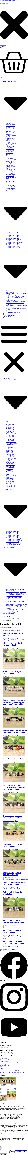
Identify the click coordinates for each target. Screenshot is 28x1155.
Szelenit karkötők (10, 181)
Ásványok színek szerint (8, 315)
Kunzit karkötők (10, 157)
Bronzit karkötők (10, 132)
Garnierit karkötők (10, 139)
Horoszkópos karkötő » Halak (13, 235)
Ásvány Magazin (7, 317)
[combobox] (7, 3)
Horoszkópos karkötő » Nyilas (13, 240)
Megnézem (15, 638)
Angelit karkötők (10, 128)
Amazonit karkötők (10, 126)
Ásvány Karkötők (9, 618)
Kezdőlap (2, 618)
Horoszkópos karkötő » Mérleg (13, 239)
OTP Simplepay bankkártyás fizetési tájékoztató (11, 1062)
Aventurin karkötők (10, 131)
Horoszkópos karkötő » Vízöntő (13, 247)
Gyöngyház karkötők (11, 143)
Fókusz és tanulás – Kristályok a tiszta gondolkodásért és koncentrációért (15, 297)
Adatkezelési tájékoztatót (21, 1150)
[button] (14, 348)
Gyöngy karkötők (10, 142)
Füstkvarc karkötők (10, 138)
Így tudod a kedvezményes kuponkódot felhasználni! (12, 1072)
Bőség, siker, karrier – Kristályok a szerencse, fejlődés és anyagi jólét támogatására (16, 306)
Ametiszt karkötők (10, 127)
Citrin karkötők (9, 134)
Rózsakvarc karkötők (11, 177)
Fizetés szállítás (3, 1058)
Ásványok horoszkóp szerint (9, 313)
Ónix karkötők (9, 170)
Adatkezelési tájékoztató (5, 1061)
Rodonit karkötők (10, 176)
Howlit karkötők (10, 150)
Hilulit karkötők (9, 147)
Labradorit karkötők (10, 158)
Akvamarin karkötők (11, 124)
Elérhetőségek (3, 1064)
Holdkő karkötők (10, 149)
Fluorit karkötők (10, 136)
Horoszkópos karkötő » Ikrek (13, 236)
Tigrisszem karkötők (11, 186)
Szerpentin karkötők (10, 182)
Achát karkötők (9, 123)
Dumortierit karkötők (11, 135)
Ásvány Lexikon (7, 316)
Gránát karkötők (10, 140)
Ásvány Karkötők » (7, 80)
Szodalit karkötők (10, 184)
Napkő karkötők (10, 168)
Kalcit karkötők (9, 154)
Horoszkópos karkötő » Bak (12, 232)
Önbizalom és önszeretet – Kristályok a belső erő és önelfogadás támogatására (16, 311)
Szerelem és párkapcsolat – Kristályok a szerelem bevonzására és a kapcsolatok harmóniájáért (15, 303)
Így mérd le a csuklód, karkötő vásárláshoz (10, 1070)
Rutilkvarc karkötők (10, 180)
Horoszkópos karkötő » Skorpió (13, 245)
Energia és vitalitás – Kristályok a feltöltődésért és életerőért (14, 299)
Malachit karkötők (10, 163)
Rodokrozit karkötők (11, 174)
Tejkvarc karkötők (10, 185)
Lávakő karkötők (10, 161)
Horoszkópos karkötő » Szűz (13, 246)
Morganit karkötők (10, 166)
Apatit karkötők (9, 130)
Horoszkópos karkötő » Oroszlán (14, 242)
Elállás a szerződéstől (5, 1065)
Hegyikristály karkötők (11, 145)
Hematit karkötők (10, 146)
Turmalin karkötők (10, 188)
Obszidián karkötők (10, 169)
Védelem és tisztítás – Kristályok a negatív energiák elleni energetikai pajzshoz (16, 294)
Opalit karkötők (9, 172)
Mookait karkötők (10, 165)
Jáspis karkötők (9, 153)
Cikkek (1, 1069)
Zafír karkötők (9, 189)
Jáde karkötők (9, 151)
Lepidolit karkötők (10, 162)
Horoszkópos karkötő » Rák (12, 243)
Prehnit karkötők (10, 173)
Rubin (7, 178)
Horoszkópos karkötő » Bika (13, 234)
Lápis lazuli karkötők (11, 159)
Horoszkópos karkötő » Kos (12, 238)
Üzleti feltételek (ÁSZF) (5, 1060)
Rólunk (2, 1066)
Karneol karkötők (10, 155)
